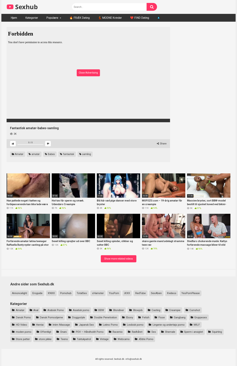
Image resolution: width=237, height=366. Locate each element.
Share (163, 143)
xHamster (98, 293)
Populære (52, 17)
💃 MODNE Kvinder (110, 17)
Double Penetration (105, 317)
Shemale (170, 331)
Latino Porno (110, 324)
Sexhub (26, 7)
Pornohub (65, 293)
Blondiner (118, 310)
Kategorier (31, 17)
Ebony (129, 317)
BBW (101, 310)
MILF (197, 324)
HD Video (21, 324)
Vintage (104, 339)
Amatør (18, 154)
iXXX (127, 293)
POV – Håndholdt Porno (90, 331)
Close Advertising (88, 72)
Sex (153, 331)
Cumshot (194, 310)
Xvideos (171, 293)
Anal (35, 310)
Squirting (217, 331)
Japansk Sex (86, 324)
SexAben (156, 293)
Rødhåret (137, 331)
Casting (156, 310)
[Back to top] (225, 355)
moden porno (23, 331)
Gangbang (179, 317)
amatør (35, 154)
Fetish (145, 317)
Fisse (161, 317)
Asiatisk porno (81, 310)
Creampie (174, 310)
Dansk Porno (23, 317)
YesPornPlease (190, 293)
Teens (64, 339)
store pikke (45, 339)
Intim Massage (61, 324)
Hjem (14, 17)
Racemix (117, 331)
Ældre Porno (146, 339)
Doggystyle (78, 317)
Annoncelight (19, 293)
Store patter (23, 339)
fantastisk (68, 154)
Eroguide (37, 293)
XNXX (51, 293)
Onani (63, 331)
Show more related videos (118, 258)
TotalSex (82, 293)
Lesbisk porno (135, 324)
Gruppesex (200, 317)
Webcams (124, 339)
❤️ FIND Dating (139, 17)
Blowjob (138, 310)
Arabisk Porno (55, 310)
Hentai (40, 324)
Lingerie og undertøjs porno (169, 324)
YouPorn (114, 293)
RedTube (140, 293)
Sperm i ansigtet (193, 331)
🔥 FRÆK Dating (79, 17)
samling (86, 154)
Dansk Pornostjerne (51, 317)
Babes (51, 154)
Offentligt (45, 331)
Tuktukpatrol (84, 339)
